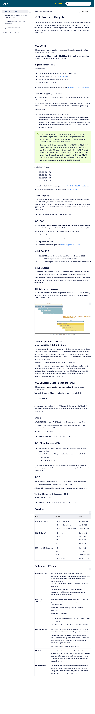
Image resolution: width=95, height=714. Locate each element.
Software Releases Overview (12, 33)
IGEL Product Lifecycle (11, 11)
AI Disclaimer (58, 3)
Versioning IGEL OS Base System (78, 87)
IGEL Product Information (45, 11)
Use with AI (85, 11)
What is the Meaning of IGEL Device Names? (12, 28)
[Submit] (67, 3)
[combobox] (78, 3)
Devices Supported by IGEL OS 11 (71, 245)
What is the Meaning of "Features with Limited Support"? (15, 22)
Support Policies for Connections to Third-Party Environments (16, 16)
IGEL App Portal (62, 76)
